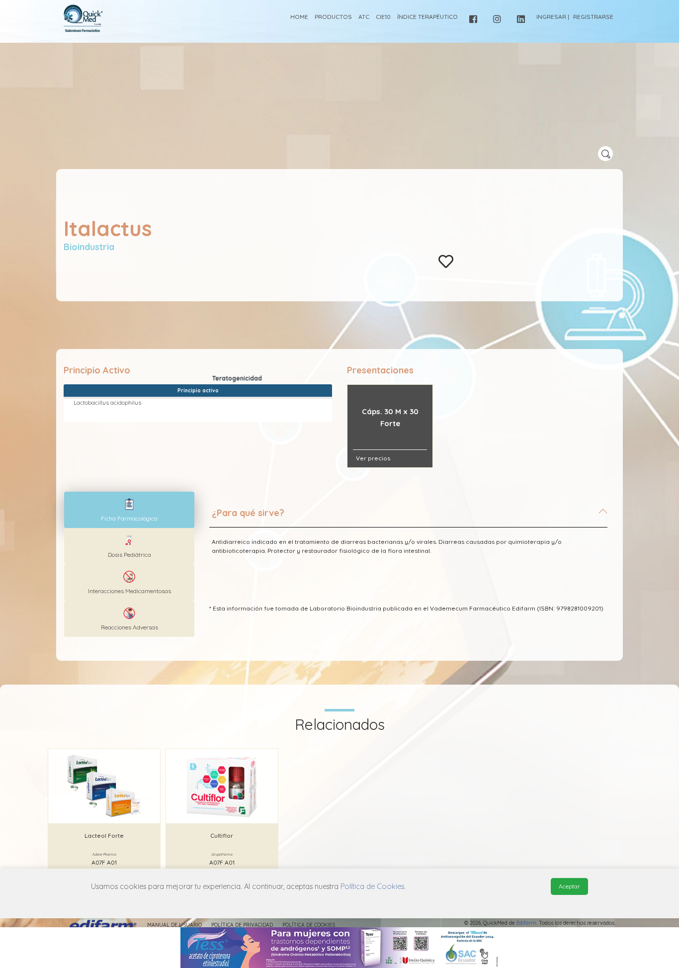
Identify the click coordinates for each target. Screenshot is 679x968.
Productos (333, 16)
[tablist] (129, 510)
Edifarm (526, 923)
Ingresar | (552, 16)
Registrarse (593, 16)
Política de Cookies (308, 925)
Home (299, 16)
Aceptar (569, 886)
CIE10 (383, 16)
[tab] (408, 517)
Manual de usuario (174, 925)
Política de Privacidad (242, 925)
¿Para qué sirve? (248, 513)
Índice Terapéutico (427, 16)
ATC (363, 16)
